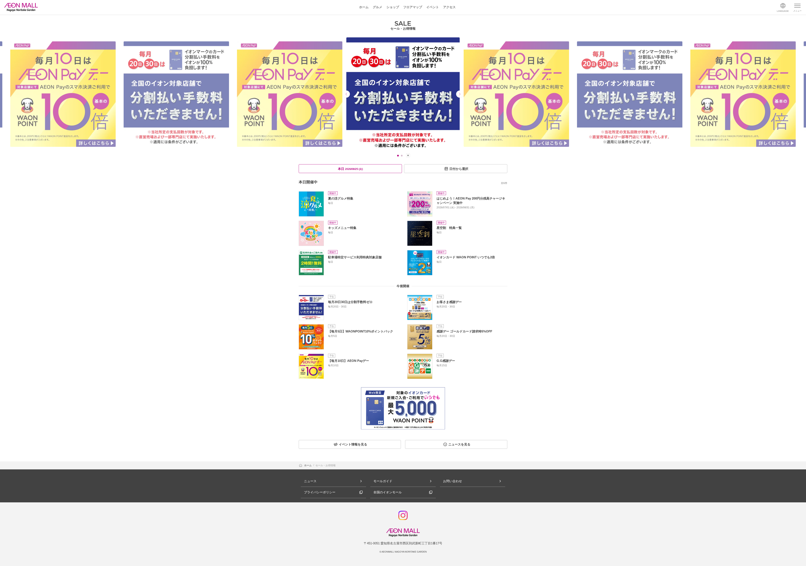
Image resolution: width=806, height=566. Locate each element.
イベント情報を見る (353, 444)
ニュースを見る (459, 444)
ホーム (308, 465)
